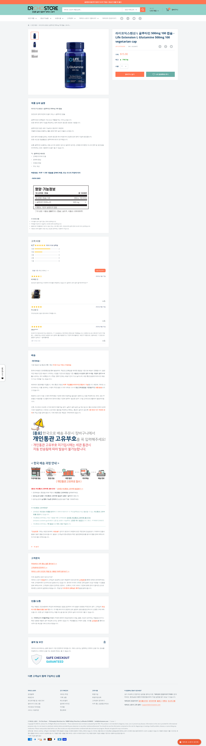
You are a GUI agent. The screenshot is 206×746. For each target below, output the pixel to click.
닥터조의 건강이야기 (109, 18)
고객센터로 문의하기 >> (39, 567)
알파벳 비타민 (65, 704)
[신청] (142, 9)
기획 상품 (63, 697)
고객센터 (70, 18)
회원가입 (95, 694)
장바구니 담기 (130, 74)
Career (112, 721)
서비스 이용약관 (33, 710)
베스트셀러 (64, 700)
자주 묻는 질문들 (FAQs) (100, 704)
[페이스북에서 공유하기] (165, 46)
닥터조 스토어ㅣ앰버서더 (87, 18)
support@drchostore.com (151, 705)
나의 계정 (153, 11)
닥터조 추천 (64, 694)
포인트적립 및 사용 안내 (36, 700)
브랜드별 (58, 18)
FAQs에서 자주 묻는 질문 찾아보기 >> (44, 564)
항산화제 (63, 710)
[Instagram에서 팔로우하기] (140, 18)
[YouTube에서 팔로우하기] (134, 18)
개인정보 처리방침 (34, 707)
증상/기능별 (44, 18)
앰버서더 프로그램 (34, 704)
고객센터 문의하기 (98, 700)
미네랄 (62, 707)
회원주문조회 (96, 697)
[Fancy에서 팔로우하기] (127, 18)
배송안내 (31, 697)
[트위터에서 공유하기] (171, 46)
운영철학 (31, 694)
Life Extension (120, 46)
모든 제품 (31, 18)
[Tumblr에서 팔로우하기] (121, 18)
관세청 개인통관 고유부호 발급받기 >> (70, 489)
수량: (117, 66)
